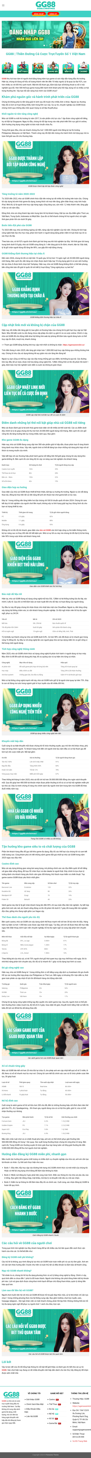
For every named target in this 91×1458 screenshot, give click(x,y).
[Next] (84, 34)
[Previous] (6, 34)
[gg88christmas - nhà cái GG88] (45, 5)
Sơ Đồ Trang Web (80, 1441)
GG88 (4, 79)
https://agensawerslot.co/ (74, 345)
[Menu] (3, 5)
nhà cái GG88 (45, 530)
